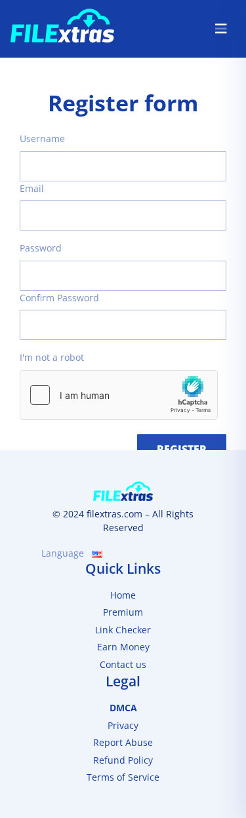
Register (182, 449)
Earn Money (123, 647)
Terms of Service (123, 777)
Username (42, 138)
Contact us (123, 664)
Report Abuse (123, 742)
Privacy (123, 725)
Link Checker (123, 629)
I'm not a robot (52, 357)
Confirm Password (59, 297)
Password (41, 248)
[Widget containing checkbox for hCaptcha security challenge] (119, 395)
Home (123, 595)
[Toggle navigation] (221, 29)
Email (32, 188)
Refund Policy (123, 760)
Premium (123, 612)
